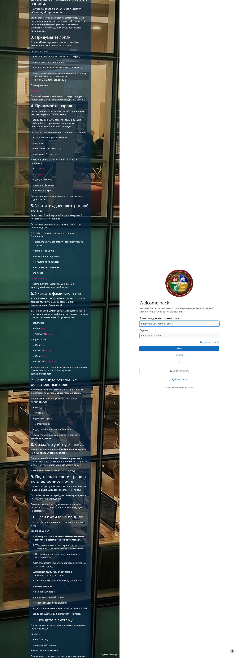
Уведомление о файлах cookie (179, 387)
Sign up (179, 355)
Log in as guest (181, 370)
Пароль (143, 330)
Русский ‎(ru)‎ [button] (178, 379)
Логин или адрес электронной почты (159, 318)
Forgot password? (209, 342)
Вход (179, 348)
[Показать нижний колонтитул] (232, 651)
